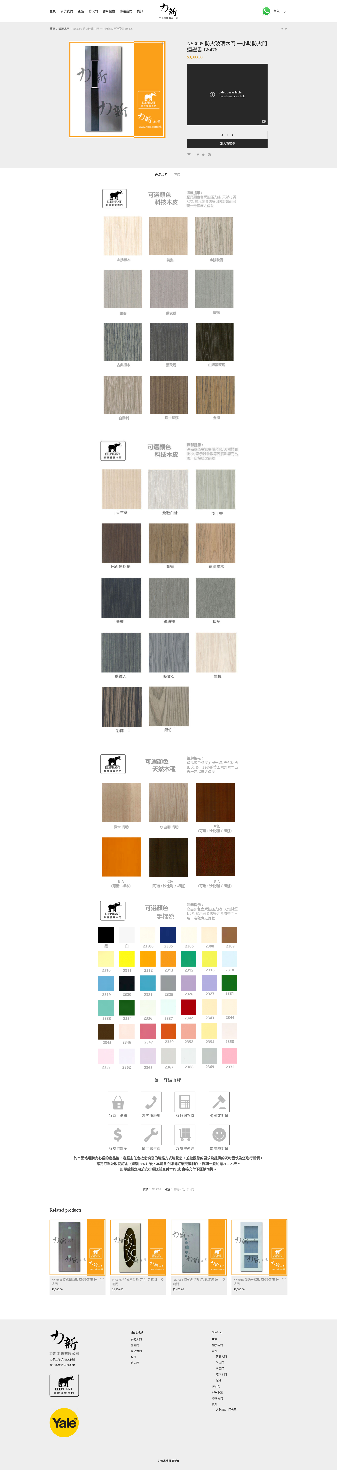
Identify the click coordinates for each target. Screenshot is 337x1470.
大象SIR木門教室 (226, 1409)
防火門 (93, 11)
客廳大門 (136, 1339)
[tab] (161, 175)
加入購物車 (227, 143)
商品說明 (161, 175)
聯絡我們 (126, 11)
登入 (276, 11)
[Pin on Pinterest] (209, 155)
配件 (133, 1357)
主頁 (53, 11)
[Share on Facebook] (198, 155)
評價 (178, 174)
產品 (81, 11)
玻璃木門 (64, 28)
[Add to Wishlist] (190, 154)
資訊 (140, 11)
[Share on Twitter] (203, 155)
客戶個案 (109, 11)
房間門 (135, 1345)
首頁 (52, 28)
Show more (56, 1289)
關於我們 (66, 11)
